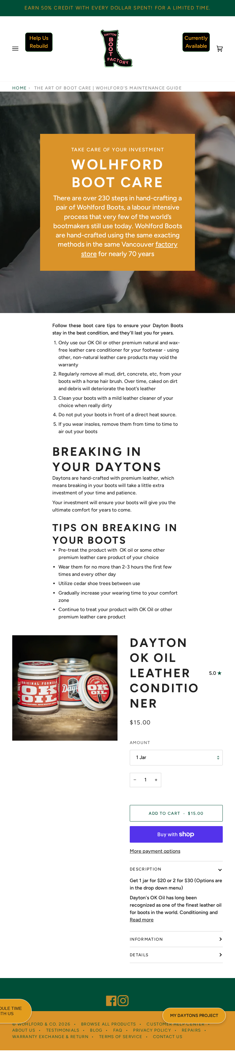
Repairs (191, 1030)
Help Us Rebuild (38, 42)
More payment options (155, 851)
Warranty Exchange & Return (50, 1036)
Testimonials (63, 1030)
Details (139, 954)
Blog (96, 1030)
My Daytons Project (194, 1015)
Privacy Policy (152, 1030)
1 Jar (141, 757)
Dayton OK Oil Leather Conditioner (164, 673)
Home (19, 88)
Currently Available (196, 42)
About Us (23, 1030)
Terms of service (121, 1036)
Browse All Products (108, 1024)
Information (146, 939)
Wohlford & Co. (37, 1024)
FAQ (118, 1030)
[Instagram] (120, 992)
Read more (142, 920)
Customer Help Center (175, 1024)
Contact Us (168, 1036)
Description (146, 869)
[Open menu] (21, 48)
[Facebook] (108, 992)
